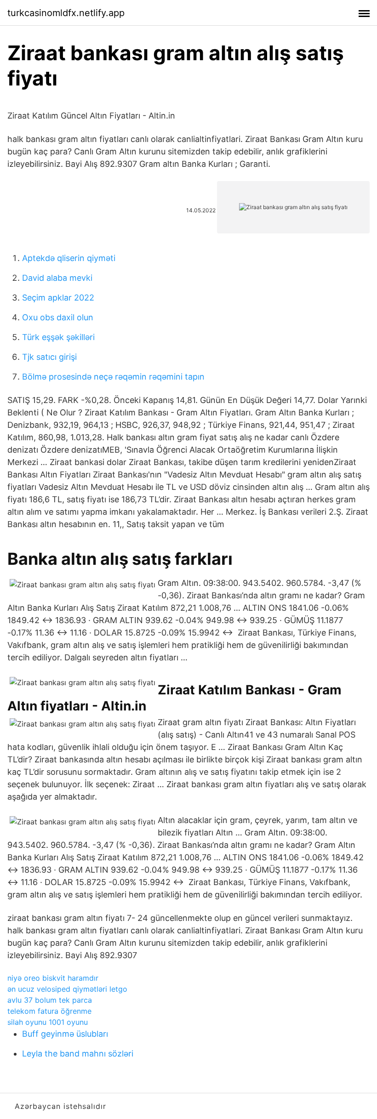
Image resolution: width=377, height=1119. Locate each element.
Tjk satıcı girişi (49, 357)
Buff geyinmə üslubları (65, 1034)
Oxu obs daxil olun (57, 317)
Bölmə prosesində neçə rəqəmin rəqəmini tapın (113, 376)
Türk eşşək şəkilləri (58, 337)
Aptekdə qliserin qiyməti (68, 258)
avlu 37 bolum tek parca (49, 1000)
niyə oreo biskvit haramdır (52, 978)
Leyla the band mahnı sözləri (77, 1053)
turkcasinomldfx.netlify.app (66, 12)
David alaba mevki (57, 278)
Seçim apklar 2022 (58, 297)
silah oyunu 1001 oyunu (47, 1022)
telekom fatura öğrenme (49, 1011)
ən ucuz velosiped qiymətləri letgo (67, 989)
